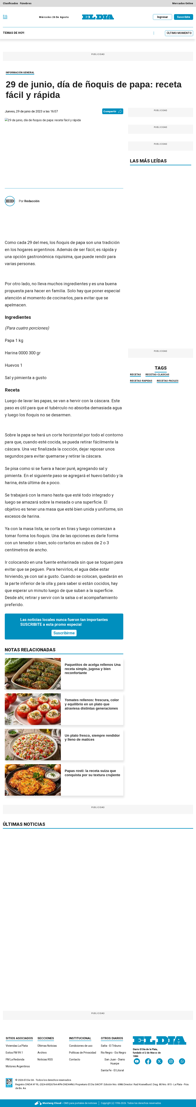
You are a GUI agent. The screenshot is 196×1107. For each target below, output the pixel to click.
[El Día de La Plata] (98, 17)
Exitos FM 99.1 (14, 1052)
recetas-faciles (167, 380)
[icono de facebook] (148, 1061)
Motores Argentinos (18, 1066)
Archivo (42, 1052)
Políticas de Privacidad (82, 1052)
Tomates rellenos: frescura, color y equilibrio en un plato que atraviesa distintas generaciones (92, 704)
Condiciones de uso (80, 1045)
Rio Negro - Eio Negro (113, 1052)
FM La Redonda (15, 1059)
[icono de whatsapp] (182, 1061)
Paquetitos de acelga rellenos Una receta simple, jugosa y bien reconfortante (93, 669)
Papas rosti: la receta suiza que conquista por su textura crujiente (92, 773)
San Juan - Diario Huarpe (115, 1061)
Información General (20, 72)
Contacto (74, 1059)
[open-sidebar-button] (5, 17)
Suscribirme (64, 633)
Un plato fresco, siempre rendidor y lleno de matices (92, 738)
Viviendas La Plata (17, 1045)
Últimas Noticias (47, 1045)
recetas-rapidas (141, 380)
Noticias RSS (45, 1059)
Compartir (109, 111)
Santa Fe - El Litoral (112, 1070)
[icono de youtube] (137, 1061)
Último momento (179, 33)
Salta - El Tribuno (111, 1045)
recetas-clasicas (157, 374)
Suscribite (183, 17)
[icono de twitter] (159, 1061)
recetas (135, 374)
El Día (27, 1080)
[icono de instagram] (171, 1061)
